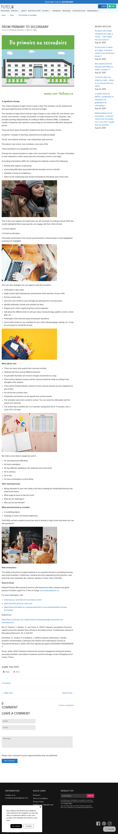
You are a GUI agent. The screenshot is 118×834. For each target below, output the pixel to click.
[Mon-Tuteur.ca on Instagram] (110, 825)
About (23, 11)
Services (14, 11)
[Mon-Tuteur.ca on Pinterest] (104, 825)
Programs (57, 11)
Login (104, 6)
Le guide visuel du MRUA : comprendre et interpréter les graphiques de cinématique (104, 99)
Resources (66, 11)
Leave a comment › (66, 705)
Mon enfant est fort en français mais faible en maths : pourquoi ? (104, 67)
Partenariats (92, 11)
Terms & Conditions (40, 798)
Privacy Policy (38, 802)
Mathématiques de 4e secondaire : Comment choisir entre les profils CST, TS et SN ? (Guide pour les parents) (104, 119)
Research (36, 795)
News (12, 15)
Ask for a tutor (34, 11)
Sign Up (90, 796)
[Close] (40, 807)
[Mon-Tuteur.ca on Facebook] (98, 825)
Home (4, 15)
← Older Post (7, 693)
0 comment (6, 683)
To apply (45, 11)
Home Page (5, 11)
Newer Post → (68, 693)
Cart (113, 6)
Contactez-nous (79, 11)
